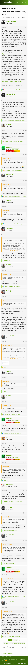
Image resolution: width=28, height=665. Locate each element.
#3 (26, 130)
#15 (26, 462)
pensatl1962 (10, 174)
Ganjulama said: (6, 544)
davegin (8, 200)
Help (3, 660)
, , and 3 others (12, 433)
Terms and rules (12, 659)
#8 (26, 270)
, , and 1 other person (15, 196)
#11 (26, 377)
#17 (26, 513)
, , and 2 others (14, 120)
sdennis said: (5, 158)
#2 (26, 100)
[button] (2, 2)
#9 (26, 296)
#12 (26, 401)
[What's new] (22, 2)
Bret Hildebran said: (7, 238)
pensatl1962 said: (7, 579)
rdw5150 (9, 507)
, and (14, 170)
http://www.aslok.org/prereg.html (11, 81)
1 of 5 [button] (9, 640)
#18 (26, 540)
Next (15, 640)
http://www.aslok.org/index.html (11, 54)
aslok (23, 17)
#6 (26, 206)
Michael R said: (6, 611)
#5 (26, 180)
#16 (26, 490)
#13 (26, 425)
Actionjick (9, 228)
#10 (26, 341)
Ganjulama (9, 484)
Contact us (4, 659)
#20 (26, 607)
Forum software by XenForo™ (14, 663)
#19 (26, 574)
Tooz (7, 437)
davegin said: (5, 274)
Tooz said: (5, 466)
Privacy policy (21, 659)
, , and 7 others (14, 90)
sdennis (8, 124)
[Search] (25, 2)
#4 (26, 154)
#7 (26, 234)
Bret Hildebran (6, 17)
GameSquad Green (8, 657)
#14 (26, 443)
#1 (26, 27)
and (9, 563)
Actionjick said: (6, 345)
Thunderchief (10, 94)
